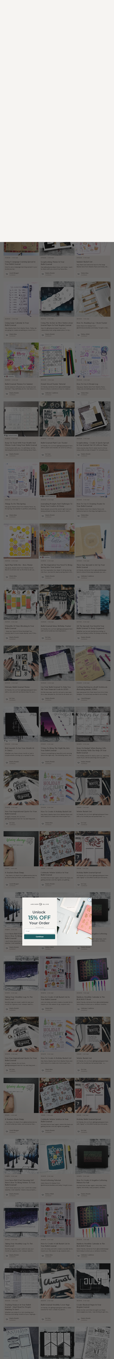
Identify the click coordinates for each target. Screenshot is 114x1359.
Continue (40, 695)
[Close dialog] (89, 657)
